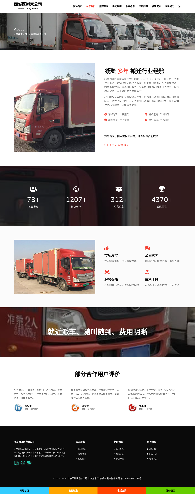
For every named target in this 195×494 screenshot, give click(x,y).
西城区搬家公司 (28, 6)
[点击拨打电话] (16, 463)
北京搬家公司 (20, 34)
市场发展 (111, 256)
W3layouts (61, 478)
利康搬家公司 (113, 478)
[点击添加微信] (29, 463)
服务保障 (111, 280)
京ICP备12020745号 (131, 478)
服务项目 (103, 6)
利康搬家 (101, 478)
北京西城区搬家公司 (77, 478)
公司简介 (82, 449)
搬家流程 (156, 6)
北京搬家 (92, 478)
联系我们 (169, 6)
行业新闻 (120, 449)
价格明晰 (152, 280)
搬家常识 (120, 454)
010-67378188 (116, 145)
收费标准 (130, 6)
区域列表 (143, 6)
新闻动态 (117, 6)
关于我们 (90, 6)
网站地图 (120, 459)
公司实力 (152, 256)
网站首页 (77, 6)
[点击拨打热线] (22, 463)
